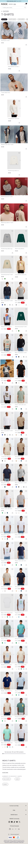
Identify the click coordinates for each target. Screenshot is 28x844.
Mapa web (21, 842)
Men (15, 4)
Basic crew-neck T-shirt (7, 612)
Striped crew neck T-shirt (7, 144)
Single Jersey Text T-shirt (7, 690)
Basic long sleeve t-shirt (7, 300)
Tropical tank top (5, 560)
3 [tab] (10, 48)
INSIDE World (14, 814)
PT (16, 829)
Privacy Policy (6, 841)
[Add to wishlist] (26, 22)
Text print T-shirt (5, 482)
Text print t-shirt (19, 430)
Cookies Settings (20, 841)
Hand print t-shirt (5, 40)
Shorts (5, 784)
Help (14, 810)
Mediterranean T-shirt (6, 664)
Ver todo (4, 19)
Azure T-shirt (4, 638)
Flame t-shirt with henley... (21, 404)
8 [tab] (7, 360)
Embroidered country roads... (15, 66)
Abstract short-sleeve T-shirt (8, 326)
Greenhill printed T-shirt (7, 274)
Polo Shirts (6, 779)
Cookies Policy (13, 841)
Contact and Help (14, 805)
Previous (8, 56)
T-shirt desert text (5, 92)
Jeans (17, 779)
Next (19, 56)
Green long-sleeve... (20, 248)
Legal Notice (16, 842)
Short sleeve (12, 19)
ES (13, 829)
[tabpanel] (14, 56)
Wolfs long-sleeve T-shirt (7, 222)
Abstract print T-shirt (6, 352)
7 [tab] (20, 282)
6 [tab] (19, 282)
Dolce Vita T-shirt (19, 534)
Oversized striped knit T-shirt (8, 586)
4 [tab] (11, 48)
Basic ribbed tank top (20, 300)
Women (11, 4)
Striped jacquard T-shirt (7, 196)
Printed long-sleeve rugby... (15, 170)
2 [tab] (9, 48)
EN (19, 829)
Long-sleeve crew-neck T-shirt (15, 118)
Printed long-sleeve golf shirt (8, 248)
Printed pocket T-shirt (20, 716)
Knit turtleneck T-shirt (20, 638)
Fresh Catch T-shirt (19, 742)
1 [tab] (8, 48)
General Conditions (9, 842)
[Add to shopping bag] (26, 45)
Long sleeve (21, 19)
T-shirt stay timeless (20, 378)
